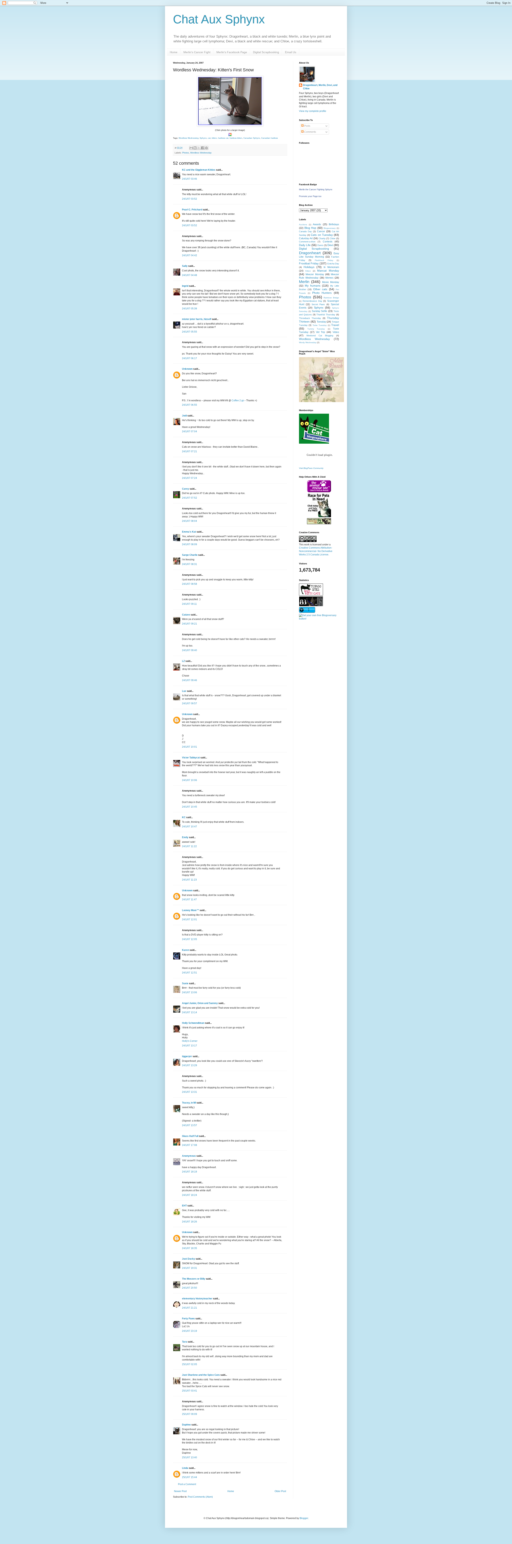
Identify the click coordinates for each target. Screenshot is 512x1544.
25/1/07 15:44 (189, 1477)
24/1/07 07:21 (189, 451)
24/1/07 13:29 (189, 1065)
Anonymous (189, 1156)
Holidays (309, 267)
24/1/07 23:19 (189, 1331)
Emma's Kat (189, 531)
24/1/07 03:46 (189, 178)
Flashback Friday (324, 260)
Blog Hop (310, 227)
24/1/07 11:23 (189, 879)
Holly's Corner (189, 1041)
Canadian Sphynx (251, 138)
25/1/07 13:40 (189, 1457)
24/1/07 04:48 (189, 275)
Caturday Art (306, 238)
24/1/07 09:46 (189, 680)
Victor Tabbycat (191, 757)
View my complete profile (312, 111)
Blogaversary (330, 228)
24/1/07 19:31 (189, 1268)
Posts (307, 126)
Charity (322, 238)
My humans (312, 285)
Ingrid (185, 286)
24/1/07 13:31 (189, 1092)
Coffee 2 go (238, 400)
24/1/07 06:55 (189, 404)
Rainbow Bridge (331, 298)
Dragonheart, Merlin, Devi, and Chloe (320, 87)
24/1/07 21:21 (189, 1307)
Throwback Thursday (310, 318)
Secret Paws (318, 304)
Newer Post (180, 1491)
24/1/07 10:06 (189, 780)
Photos (185, 152)
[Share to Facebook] (203, 148)
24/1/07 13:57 (189, 1125)
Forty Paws (188, 1318)
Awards (317, 224)
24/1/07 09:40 (189, 650)
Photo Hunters (322, 292)
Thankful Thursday (325, 314)
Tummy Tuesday (316, 329)
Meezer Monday (315, 274)
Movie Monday (330, 282)
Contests (327, 241)
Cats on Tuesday (322, 234)
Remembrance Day (312, 301)
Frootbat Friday (309, 263)
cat (209, 138)
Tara (184, 1341)
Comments (310, 131)
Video (336, 332)
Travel (335, 325)
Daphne (186, 1424)
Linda (185, 1468)
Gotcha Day (333, 263)
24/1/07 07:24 (189, 478)
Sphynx (203, 138)
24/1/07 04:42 (189, 255)
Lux (184, 691)
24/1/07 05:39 (189, 308)
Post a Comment (187, 1484)
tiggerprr (187, 1056)
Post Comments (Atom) (200, 1496)
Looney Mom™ (190, 910)
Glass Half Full (190, 1136)
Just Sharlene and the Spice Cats (201, 1375)
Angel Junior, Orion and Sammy (200, 1003)
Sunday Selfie (319, 311)
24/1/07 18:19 (189, 1171)
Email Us (290, 52)
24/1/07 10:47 (189, 826)
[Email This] (191, 148)
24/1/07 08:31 (189, 564)
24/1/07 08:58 (189, 584)
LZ (183, 661)
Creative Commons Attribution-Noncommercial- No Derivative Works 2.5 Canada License (315, 551)
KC (184, 817)
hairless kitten (236, 138)
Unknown (187, 369)
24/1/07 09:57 (189, 703)
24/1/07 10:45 (189, 806)
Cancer (321, 231)
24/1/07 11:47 (189, 899)
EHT (184, 1205)
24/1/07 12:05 (189, 939)
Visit (311, 468)
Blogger (304, 1518)
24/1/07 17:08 (189, 1145)
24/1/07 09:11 (189, 604)
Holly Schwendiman (193, 1023)
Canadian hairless (269, 138)
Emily (185, 837)
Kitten (308, 271)
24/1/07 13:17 (189, 1045)
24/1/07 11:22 (189, 846)
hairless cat (223, 138)
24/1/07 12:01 (189, 919)
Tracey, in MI (189, 1102)
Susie (185, 983)
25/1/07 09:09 (189, 1414)
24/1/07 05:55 (189, 331)
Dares (320, 245)
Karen (185, 950)
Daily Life (305, 245)
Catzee (186, 614)
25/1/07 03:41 (189, 1390)
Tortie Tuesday (320, 325)
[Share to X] (199, 148)
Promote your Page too (310, 196)
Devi (330, 245)
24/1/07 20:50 (189, 1287)
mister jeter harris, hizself (196, 319)
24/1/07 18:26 (189, 1221)
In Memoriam (331, 267)
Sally (185, 266)
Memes (329, 277)
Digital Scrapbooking (266, 52)
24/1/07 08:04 (189, 521)
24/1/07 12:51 (189, 972)
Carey (185, 488)
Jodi (184, 415)
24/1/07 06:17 (189, 358)
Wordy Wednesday (307, 342)
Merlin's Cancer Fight (196, 52)
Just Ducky (188, 1258)
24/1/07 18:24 (189, 1195)
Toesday (321, 321)
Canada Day (305, 231)
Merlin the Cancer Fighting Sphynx (315, 189)
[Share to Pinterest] (206, 148)
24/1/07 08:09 (189, 544)
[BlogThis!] (195, 148)
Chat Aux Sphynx (219, 19)
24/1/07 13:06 (189, 992)
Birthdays (334, 224)
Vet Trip (320, 332)
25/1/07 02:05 (189, 1364)
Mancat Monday (328, 270)
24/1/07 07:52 (189, 497)
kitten (214, 138)
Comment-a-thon (307, 241)
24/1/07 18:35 (189, 1248)
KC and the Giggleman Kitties (198, 169)
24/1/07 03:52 (189, 198)
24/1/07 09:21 (189, 623)
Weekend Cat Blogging (319, 335)
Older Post (280, 1491)
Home (173, 52)
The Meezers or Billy (193, 1278)
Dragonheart (310, 253)
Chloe (332, 238)
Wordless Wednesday (188, 138)
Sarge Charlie (190, 555)
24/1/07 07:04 (189, 431)
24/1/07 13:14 (189, 1012)
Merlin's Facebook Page (231, 52)
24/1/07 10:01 (189, 746)
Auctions (303, 224)
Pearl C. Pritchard (192, 209)
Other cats (320, 289)
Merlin (304, 282)
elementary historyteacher (197, 1298)
